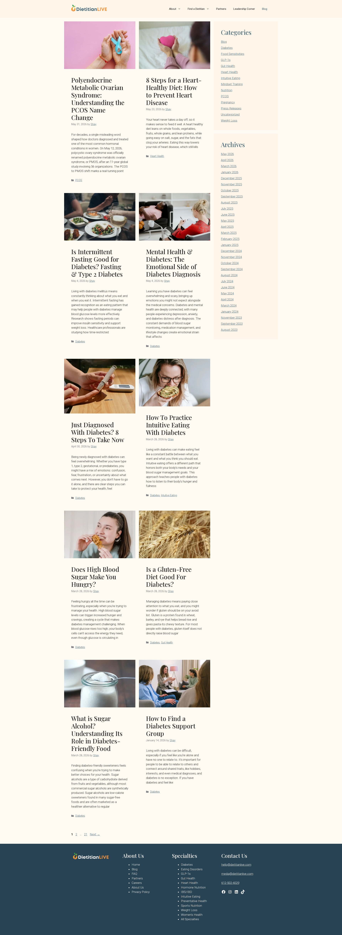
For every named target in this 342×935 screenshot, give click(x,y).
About (172, 9)
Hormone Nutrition (193, 887)
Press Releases (231, 108)
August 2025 (229, 202)
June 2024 (227, 287)
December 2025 (231, 178)
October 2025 (230, 190)
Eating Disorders (192, 869)
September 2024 (232, 269)
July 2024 (227, 281)
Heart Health (157, 156)
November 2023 (231, 317)
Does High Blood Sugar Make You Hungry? (95, 576)
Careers (137, 883)
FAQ (134, 873)
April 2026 (227, 160)
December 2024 (231, 251)
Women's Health (192, 914)
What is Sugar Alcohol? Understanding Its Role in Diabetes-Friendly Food (97, 733)
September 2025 (232, 196)
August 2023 (229, 330)
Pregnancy (228, 102)
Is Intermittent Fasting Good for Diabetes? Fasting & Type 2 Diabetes (97, 262)
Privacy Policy (141, 892)
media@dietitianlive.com (237, 873)
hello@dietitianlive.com (236, 864)
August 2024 (229, 275)
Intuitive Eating (169, 495)
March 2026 (229, 166)
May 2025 (227, 220)
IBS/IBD (186, 892)
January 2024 (229, 311)
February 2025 (230, 239)
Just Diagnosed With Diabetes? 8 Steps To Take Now (97, 432)
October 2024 (230, 263)
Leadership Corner (244, 9)
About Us (138, 887)
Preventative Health (194, 901)
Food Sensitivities (232, 54)
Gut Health (167, 642)
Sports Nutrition (191, 905)
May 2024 (227, 293)
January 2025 (229, 245)
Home (136, 864)
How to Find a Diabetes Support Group (170, 726)
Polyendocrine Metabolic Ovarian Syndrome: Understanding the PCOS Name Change (97, 99)
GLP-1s (225, 60)
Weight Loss (229, 120)
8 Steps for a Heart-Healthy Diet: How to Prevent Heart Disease (173, 91)
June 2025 (227, 214)
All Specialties (190, 919)
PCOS (78, 180)
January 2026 (229, 172)
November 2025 (231, 184)
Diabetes (80, 341)
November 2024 (231, 257)
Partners (221, 9)
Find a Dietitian (196, 9)
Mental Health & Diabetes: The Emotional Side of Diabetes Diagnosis (173, 262)
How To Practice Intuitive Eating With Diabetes (169, 424)
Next (95, 834)
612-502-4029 (230, 883)
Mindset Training (232, 84)
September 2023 (232, 323)
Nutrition (226, 90)
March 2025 (229, 233)
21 (86, 834)
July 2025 (227, 208)
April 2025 (227, 226)
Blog (264, 9)
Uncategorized (230, 114)
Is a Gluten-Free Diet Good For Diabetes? (168, 576)
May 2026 (227, 154)
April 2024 (227, 299)
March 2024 (229, 305)
